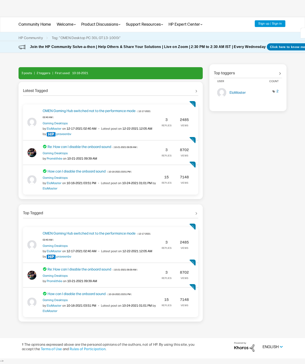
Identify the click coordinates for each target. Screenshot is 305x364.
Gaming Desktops (55, 123)
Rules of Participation (88, 349)
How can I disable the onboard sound (90, 171)
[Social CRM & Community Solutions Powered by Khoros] (244, 347)
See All (111, 89)
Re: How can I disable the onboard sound (93, 147)
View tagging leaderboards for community (247, 71)
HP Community (31, 38)
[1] (303, 33)
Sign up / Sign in (270, 23)
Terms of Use (51, 349)
